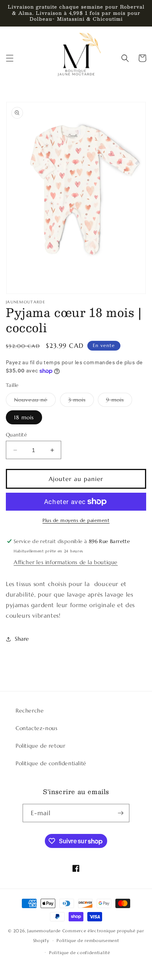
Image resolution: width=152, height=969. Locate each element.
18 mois (24, 417)
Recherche (30, 710)
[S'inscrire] (120, 813)
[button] (9, 58)
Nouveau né (35, 401)
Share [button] (22, 638)
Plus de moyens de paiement (76, 520)
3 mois (81, 401)
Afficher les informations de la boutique (66, 562)
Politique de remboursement (88, 940)
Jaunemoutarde (44, 930)
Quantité (16, 434)
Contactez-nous (36, 728)
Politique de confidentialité (51, 763)
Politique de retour (40, 745)
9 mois (119, 401)
